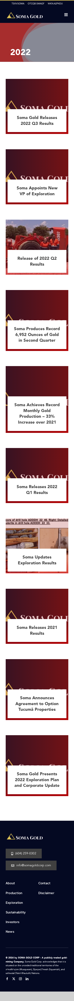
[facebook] (7, 978)
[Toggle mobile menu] (66, 15)
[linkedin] (27, 978)
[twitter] (13, 978)
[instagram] (20, 978)
